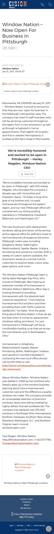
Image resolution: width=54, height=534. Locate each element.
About (26, 505)
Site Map (20, 526)
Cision (31, 530)
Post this (28, 174)
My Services (25, 508)
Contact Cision (26, 499)
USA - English (9, 48)
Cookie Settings (39, 526)
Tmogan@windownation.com (20, 443)
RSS (28, 526)
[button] (42, 4)
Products (27, 502)
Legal (11, 526)
